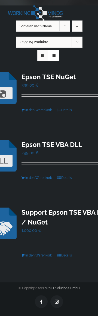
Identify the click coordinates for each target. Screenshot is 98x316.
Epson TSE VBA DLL (52, 145)
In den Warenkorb (38, 110)
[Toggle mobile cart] (76, 8)
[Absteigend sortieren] (77, 26)
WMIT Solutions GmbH (62, 288)
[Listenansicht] (53, 55)
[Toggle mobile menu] (87, 8)
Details (66, 110)
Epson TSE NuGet (49, 77)
